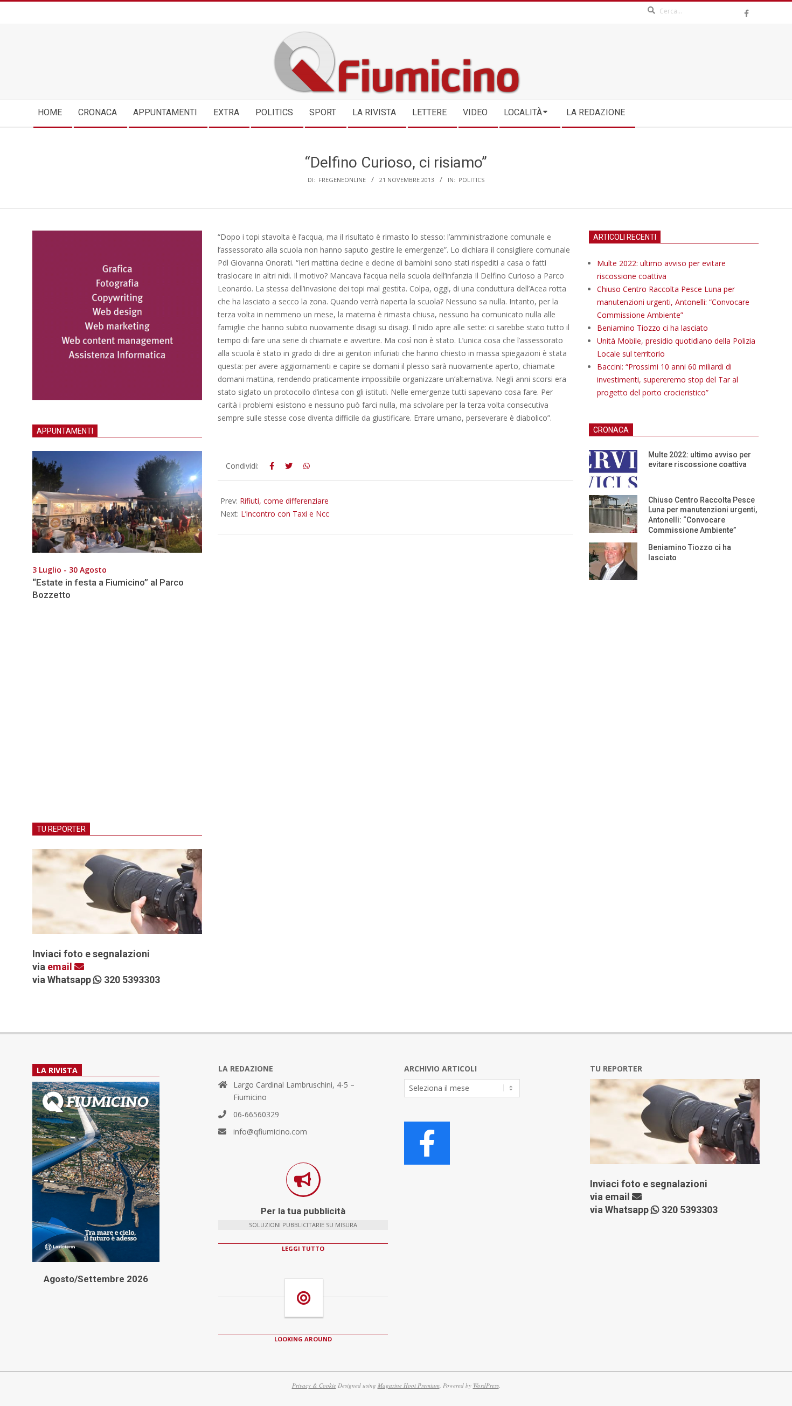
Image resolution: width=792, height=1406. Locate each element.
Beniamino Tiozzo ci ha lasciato (652, 328)
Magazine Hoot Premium (409, 1385)
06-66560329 (256, 1114)
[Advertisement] (117, 718)
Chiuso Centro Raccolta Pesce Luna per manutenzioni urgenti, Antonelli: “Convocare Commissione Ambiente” (673, 302)
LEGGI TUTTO (303, 1248)
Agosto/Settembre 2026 (96, 1278)
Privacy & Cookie (314, 1385)
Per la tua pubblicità (303, 1211)
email (60, 966)
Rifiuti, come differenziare (284, 501)
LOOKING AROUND (303, 1339)
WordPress (486, 1385)
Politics (471, 180)
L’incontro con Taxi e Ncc (285, 514)
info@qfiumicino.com (270, 1131)
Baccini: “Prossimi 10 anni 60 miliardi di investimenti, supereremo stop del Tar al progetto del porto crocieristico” (667, 379)
